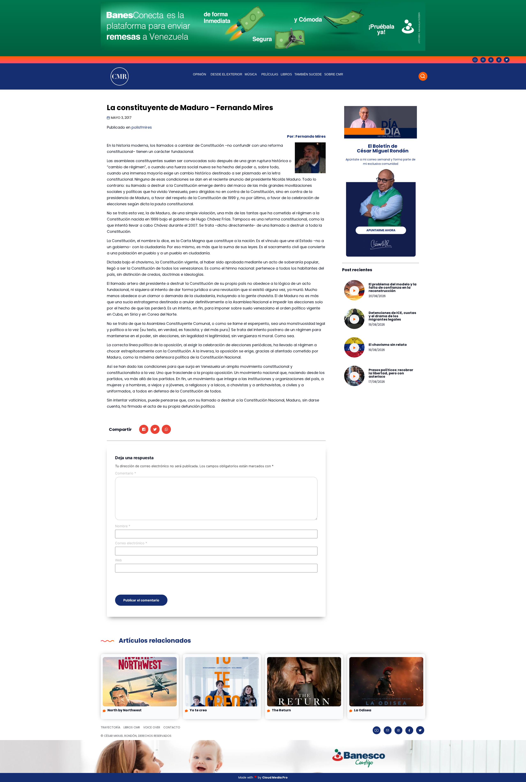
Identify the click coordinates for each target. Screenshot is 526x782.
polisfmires (142, 127)
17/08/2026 (377, 382)
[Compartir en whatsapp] (166, 429)
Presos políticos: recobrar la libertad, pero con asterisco (391, 373)
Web (118, 560)
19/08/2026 (377, 325)
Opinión (199, 74)
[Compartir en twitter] (155, 429)
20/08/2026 (377, 296)
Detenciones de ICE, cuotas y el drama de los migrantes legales (392, 316)
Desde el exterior (226, 74)
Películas (269, 74)
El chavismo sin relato (388, 344)
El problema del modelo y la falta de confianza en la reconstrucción (392, 287)
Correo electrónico (131, 543)
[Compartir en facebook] (143, 429)
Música (251, 74)
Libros (286, 74)
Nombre (122, 526)
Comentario (125, 473)
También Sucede (308, 74)
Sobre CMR (333, 74)
